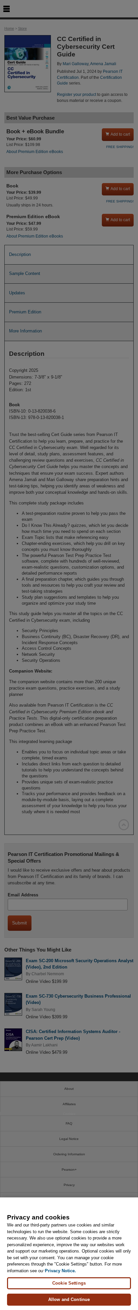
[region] (69, 1253)
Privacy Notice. (60, 1270)
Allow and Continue (69, 1299)
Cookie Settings (69, 1283)
